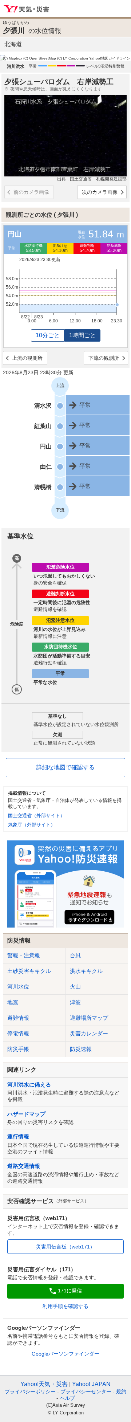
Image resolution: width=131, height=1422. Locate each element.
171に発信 (70, 1290)
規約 (121, 1391)
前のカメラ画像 (31, 192)
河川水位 (18, 986)
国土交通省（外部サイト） (36, 815)
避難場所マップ (89, 1018)
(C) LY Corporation (72, 58)
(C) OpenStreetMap (39, 58)
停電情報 (18, 1033)
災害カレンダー (89, 1033)
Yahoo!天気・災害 (27, 9)
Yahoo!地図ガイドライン (109, 58)
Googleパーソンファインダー (65, 1354)
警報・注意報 (23, 955)
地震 (12, 1002)
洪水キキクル (86, 971)
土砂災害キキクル (29, 971)
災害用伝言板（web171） (65, 1247)
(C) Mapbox (12, 58)
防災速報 (81, 1049)
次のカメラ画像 (100, 192)
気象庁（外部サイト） (31, 824)
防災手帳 (18, 1049)
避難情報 (18, 1018)
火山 (75, 986)
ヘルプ (67, 1398)
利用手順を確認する (65, 1306)
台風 (75, 955)
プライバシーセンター (85, 1391)
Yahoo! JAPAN (91, 1384)
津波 (75, 1002)
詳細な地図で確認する (65, 767)
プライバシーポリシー (30, 1391)
